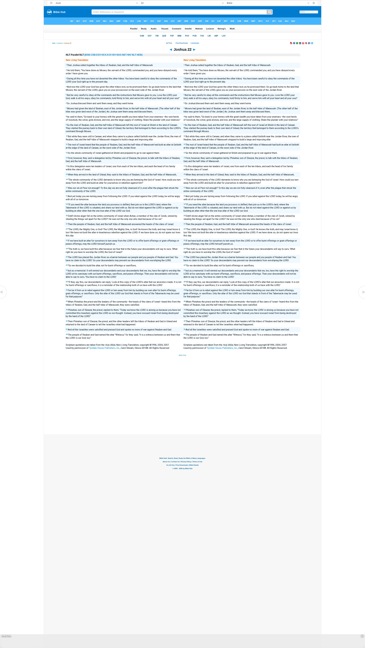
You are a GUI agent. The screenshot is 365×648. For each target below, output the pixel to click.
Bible (53, 43)
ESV (98, 55)
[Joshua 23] (361, 298)
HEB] (139, 55)
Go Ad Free (6, 636)
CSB (93, 55)
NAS (118, 55)
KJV (109, 55)
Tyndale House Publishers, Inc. (104, 348)
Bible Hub (182, 355)
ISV (114, 55)
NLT (134, 55)
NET (124, 55)
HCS (104, 55)
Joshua (59, 43)
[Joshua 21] (3, 298)
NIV (129, 55)
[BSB (87, 55)
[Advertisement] (182, 413)
